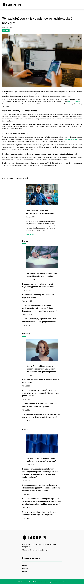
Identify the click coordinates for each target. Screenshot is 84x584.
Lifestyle (5, 31)
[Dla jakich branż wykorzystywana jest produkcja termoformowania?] (42, 444)
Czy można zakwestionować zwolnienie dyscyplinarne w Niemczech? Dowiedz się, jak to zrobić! (40, 393)
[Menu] (79, 5)
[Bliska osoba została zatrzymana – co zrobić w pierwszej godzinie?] (42, 258)
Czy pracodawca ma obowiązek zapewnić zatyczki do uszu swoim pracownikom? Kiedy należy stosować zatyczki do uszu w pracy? (41, 501)
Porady (24, 571)
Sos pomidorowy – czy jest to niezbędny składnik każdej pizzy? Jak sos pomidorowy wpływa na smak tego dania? (41, 488)
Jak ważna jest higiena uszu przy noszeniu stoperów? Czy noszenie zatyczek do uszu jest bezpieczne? (42, 369)
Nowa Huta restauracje (74, 101)
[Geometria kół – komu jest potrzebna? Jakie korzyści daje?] (42, 195)
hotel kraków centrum (71, 139)
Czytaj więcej (30, 234)
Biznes (24, 565)
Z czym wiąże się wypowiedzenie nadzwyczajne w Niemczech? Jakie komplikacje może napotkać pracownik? (39, 308)
